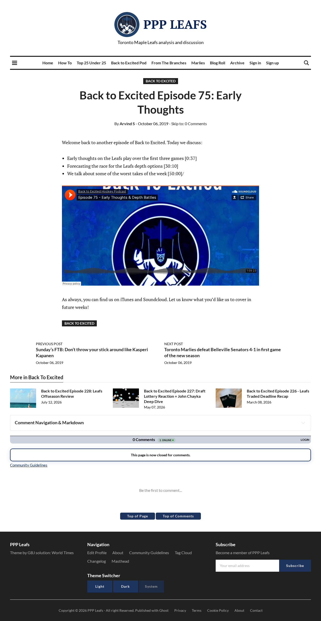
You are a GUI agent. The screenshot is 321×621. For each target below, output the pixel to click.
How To (65, 62)
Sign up (272, 62)
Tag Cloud (183, 552)
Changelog (96, 561)
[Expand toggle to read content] (303, 423)
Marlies (198, 62)
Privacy (180, 610)
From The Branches (168, 62)
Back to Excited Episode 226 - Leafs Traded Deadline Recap (278, 393)
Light (99, 586)
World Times (63, 552)
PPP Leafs (175, 24)
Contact (256, 610)
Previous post (49, 344)
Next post (173, 344)
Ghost (164, 610)
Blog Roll (217, 62)
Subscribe (295, 565)
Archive (237, 62)
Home (47, 62)
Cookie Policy (218, 610)
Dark (125, 586)
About (117, 552)
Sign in (255, 62)
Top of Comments (178, 516)
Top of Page (137, 516)
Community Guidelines (149, 552)
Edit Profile (97, 552)
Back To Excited (161, 81)
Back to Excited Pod (128, 62)
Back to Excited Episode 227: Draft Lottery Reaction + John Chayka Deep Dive (174, 396)
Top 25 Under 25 (91, 62)
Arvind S (124, 123)
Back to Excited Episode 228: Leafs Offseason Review (71, 393)
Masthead (120, 561)
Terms (196, 610)
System (151, 586)
